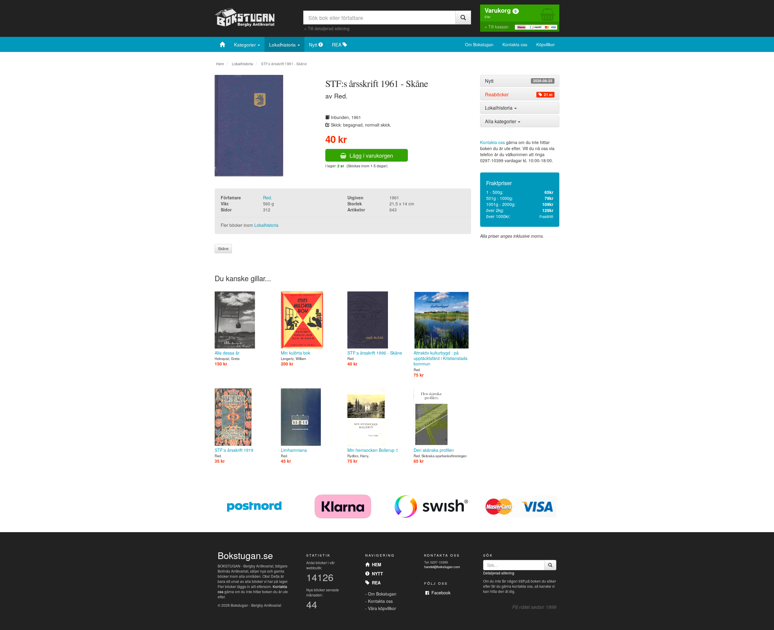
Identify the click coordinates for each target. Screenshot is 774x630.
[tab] (519, 81)
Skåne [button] (223, 248)
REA (337, 44)
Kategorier (245, 44)
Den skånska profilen (434, 450)
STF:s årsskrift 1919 (234, 450)
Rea (375, 583)
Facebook (439, 593)
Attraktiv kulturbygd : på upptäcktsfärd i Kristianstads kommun (440, 358)
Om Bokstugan (479, 44)
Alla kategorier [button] (501, 121)
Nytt (313, 44)
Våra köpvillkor (382, 608)
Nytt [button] (518, 81)
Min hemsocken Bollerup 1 (372, 450)
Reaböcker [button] (518, 94)
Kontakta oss (514, 44)
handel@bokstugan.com (442, 566)
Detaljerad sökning (498, 572)
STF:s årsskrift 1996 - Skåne (374, 353)
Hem (220, 63)
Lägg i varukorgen (369, 155)
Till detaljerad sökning (329, 28)
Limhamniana (294, 450)
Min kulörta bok (295, 353)
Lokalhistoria (283, 44)
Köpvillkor (545, 44)
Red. (267, 197)
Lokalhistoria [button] (499, 107)
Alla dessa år (227, 353)
